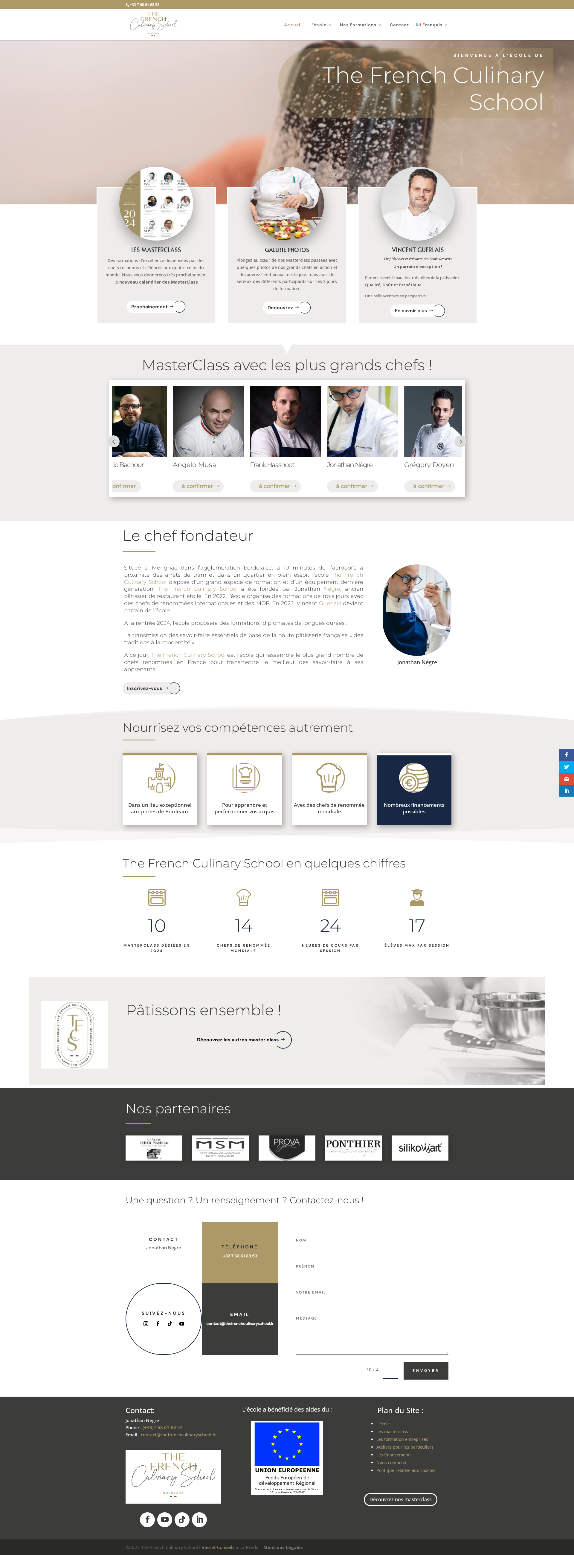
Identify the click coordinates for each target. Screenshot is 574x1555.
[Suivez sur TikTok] (170, 1324)
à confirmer (164, 486)
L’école (317, 25)
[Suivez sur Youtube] (182, 1324)
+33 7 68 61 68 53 (240, 1256)
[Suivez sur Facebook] (158, 1324)
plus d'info (394, 486)
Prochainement (149, 307)
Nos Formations (358, 25)
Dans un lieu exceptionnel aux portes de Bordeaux (160, 808)
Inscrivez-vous (144, 688)
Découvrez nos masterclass (401, 1499)
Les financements (394, 1455)
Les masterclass (392, 1431)
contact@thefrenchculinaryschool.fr (240, 1323)
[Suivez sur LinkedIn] (199, 1519)
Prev (114, 441)
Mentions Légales (283, 1547)
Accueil (293, 25)
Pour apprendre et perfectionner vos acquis (244, 808)
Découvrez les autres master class (238, 1040)
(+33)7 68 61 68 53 (163, 1427)
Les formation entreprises (402, 1439)
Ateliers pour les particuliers (404, 1447)
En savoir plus (411, 310)
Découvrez (280, 307)
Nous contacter (391, 1462)
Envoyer (426, 1370)
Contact (399, 25)
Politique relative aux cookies (405, 1470)
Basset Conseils (217, 1547)
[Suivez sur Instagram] (146, 1324)
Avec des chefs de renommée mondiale (329, 808)
